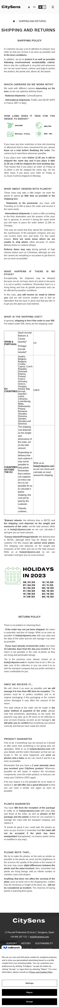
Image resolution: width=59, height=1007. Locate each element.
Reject (29, 992)
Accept (29, 1002)
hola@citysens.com (39, 937)
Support (11, 943)
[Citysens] (12, 7)
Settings (29, 983)
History (26, 943)
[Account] (28, 7)
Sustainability (44, 943)
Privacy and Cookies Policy (40, 972)
